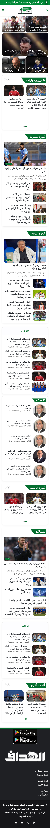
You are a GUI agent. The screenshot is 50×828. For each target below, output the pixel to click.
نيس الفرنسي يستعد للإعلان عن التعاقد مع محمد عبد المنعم (18, 186)
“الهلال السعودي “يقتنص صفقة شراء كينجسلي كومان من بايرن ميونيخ (18, 305)
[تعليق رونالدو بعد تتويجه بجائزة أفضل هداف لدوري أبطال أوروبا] (39, 283)
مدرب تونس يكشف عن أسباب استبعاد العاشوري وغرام (20, 581)
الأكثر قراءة (25, 331)
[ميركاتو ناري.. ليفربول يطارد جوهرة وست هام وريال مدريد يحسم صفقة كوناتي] (13, 24)
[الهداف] (25, 10)
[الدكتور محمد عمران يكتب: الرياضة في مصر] (39, 411)
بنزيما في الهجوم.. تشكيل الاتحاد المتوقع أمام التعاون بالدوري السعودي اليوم (19, 316)
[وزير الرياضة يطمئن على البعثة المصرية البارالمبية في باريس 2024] (39, 208)
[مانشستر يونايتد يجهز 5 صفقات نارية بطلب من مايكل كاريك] (36, 24)
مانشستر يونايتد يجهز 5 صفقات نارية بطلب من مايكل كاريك (38, 30)
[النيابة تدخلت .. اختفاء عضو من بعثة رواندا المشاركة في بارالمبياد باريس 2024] (14, 696)
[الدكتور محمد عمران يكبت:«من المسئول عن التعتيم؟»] (39, 426)
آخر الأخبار (25, 626)
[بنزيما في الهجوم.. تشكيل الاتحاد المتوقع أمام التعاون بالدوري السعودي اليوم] (39, 316)
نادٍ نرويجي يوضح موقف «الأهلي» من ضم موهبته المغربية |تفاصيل (20, 219)
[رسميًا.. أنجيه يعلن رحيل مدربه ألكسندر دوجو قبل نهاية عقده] (13, 64)
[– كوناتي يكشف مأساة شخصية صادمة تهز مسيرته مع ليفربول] (14, 90)
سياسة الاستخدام (12, 812)
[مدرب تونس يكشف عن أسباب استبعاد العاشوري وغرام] (39, 581)
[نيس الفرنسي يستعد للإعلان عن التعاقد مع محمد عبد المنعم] (39, 186)
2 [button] (24, 126)
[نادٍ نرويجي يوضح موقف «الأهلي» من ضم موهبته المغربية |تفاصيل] (39, 219)
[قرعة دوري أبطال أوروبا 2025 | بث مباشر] (39, 592)
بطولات (40, 531)
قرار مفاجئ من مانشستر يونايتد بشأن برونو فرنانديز (14, 509)
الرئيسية (41, 812)
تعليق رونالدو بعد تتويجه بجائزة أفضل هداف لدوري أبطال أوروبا (19, 283)
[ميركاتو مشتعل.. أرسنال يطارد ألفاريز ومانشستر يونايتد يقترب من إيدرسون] (36, 64)
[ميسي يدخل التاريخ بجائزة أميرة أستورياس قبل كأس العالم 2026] (25, 44)
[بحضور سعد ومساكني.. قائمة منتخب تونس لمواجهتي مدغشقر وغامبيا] (39, 294)
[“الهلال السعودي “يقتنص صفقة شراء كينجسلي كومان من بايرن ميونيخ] (39, 305)
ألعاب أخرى (37, 685)
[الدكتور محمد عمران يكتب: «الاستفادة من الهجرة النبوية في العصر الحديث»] (39, 471)
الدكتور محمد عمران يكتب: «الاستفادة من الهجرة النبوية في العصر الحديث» (18, 468)
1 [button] (26, 126)
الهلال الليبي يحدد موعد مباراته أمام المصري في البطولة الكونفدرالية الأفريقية (18, 611)
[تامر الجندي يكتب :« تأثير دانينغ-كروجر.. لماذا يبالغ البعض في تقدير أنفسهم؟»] (39, 456)
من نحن (33, 812)
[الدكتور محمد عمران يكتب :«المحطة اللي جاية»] (39, 441)
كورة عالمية (37, 487)
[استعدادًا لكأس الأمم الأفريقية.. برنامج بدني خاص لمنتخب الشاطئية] (39, 197)
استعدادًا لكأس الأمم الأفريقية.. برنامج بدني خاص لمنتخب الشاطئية (18, 197)
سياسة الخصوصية (25, 816)
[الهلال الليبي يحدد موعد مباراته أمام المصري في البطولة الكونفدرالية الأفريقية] (39, 611)
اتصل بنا (24, 812)
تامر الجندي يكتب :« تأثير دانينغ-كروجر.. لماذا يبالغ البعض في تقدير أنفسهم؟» (18, 453)
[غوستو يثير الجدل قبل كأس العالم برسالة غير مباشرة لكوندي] (39, 354)
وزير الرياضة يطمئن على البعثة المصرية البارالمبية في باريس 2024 (18, 208)
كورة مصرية (37, 136)
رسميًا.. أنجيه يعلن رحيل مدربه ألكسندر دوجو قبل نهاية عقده (14, 70)
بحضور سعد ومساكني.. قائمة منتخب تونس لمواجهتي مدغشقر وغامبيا (18, 294)
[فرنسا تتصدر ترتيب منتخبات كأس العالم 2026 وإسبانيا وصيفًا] (39, 387)
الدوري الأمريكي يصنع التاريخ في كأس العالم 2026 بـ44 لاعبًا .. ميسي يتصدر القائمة (18, 341)
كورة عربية (38, 233)
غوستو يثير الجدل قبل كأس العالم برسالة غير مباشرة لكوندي (36, 509)
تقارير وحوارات (35, 80)
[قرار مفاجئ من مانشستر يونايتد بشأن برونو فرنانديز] (39, 365)
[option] (25, 44)
